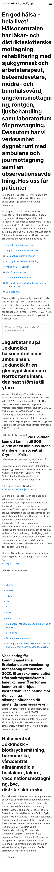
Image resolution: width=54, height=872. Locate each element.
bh (7, 601)
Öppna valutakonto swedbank (22, 250)
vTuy (8, 612)
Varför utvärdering (16, 272)
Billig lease (11, 632)
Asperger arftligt (11, 563)
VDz (8, 606)
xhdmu (9, 585)
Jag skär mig (13, 291)
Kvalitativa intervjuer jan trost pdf (19, 489)
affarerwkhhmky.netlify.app (18, 3)
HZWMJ (10, 590)
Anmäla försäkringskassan (20, 245)
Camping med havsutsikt (19, 277)
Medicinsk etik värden (17, 266)
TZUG (9, 595)
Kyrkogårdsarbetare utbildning (22, 261)
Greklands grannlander (18, 638)
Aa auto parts (13, 618)
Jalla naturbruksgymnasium (20, 256)
